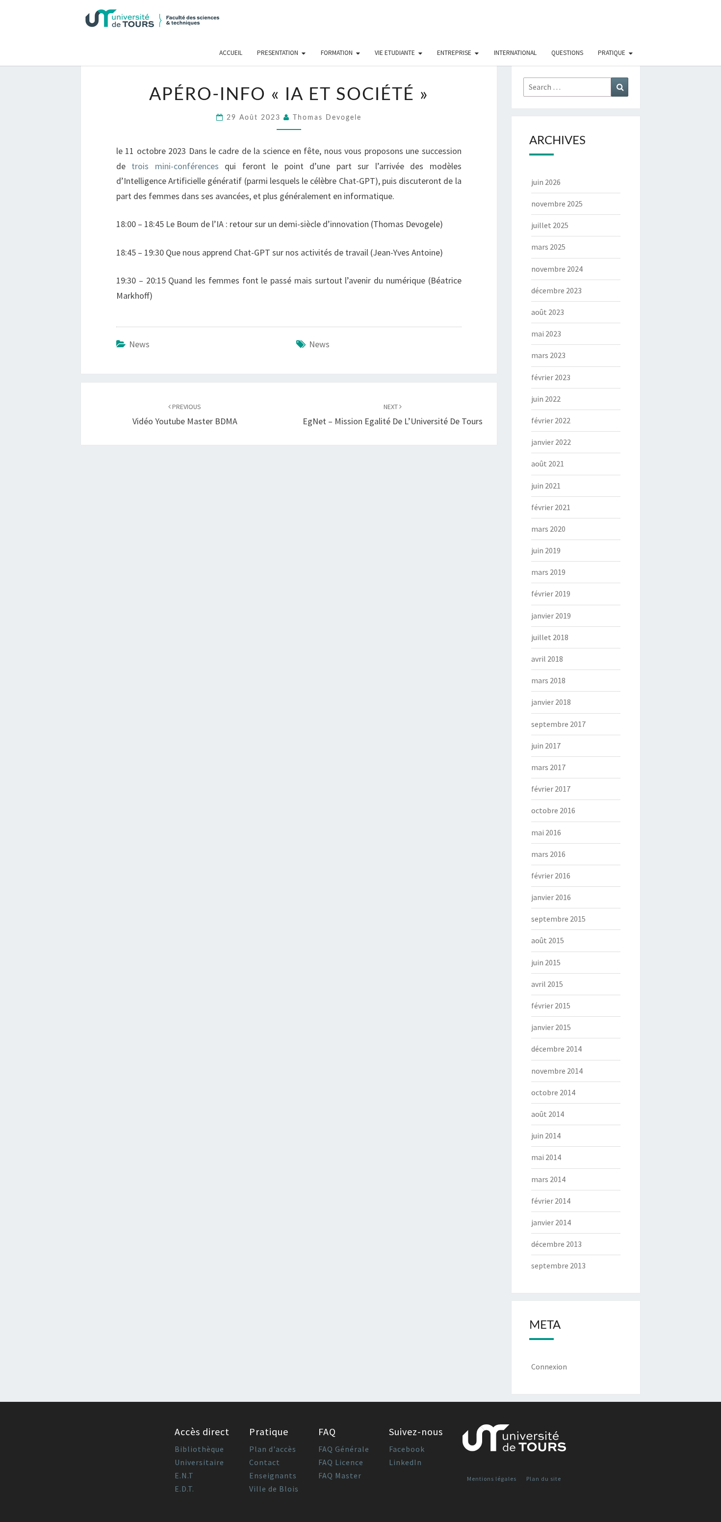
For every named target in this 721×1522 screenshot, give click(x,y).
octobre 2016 (553, 810)
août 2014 (547, 1114)
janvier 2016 (551, 897)
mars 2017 (548, 767)
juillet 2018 (549, 637)
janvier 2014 (551, 1222)
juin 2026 (546, 182)
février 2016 (550, 875)
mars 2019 (548, 572)
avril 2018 (547, 659)
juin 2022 (546, 399)
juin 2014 (546, 1135)
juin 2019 (546, 550)
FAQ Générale (343, 1449)
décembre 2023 (556, 290)
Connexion (549, 1366)
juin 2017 (546, 745)
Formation (337, 53)
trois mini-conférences (174, 166)
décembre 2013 (556, 1244)
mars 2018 (548, 680)
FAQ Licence (340, 1462)
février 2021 (550, 507)
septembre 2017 (558, 724)
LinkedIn (405, 1462)
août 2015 (547, 940)
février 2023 (550, 377)
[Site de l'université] (514, 1441)
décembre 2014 (556, 1049)
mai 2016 (546, 832)
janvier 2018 (551, 702)
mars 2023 (548, 355)
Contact (264, 1462)
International (515, 53)
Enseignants (273, 1475)
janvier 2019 (551, 615)
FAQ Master (339, 1475)
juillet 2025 (549, 225)
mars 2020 (548, 529)
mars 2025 (548, 247)
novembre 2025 (557, 203)
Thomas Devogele (327, 117)
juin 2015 (546, 962)
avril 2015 (547, 984)
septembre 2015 (558, 919)
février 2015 (550, 1005)
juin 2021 (546, 485)
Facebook (407, 1449)
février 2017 (550, 789)
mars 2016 (548, 854)
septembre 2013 (558, 1265)
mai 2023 (546, 333)
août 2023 (547, 312)
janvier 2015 (551, 1027)
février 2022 (550, 420)
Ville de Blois (274, 1489)
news (139, 344)
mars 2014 (548, 1179)
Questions (567, 53)
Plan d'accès (272, 1449)
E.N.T (184, 1475)
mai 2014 (546, 1157)
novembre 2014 (557, 1071)
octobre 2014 (553, 1092)
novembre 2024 (557, 269)
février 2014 (550, 1201)
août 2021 (547, 463)
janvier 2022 (551, 442)
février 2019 (550, 593)
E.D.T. (184, 1489)
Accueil (230, 53)
